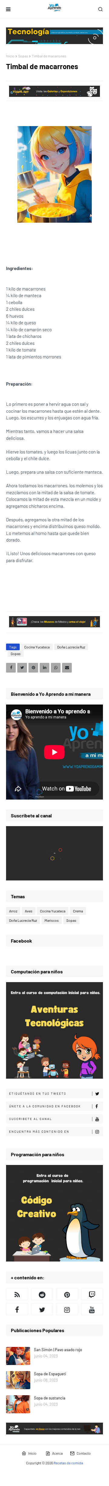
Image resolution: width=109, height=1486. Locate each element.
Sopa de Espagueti (50, 1373)
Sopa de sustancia (49, 1397)
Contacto (84, 1453)
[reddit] (42, 1294)
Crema (78, 911)
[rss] (17, 1294)
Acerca (57, 1453)
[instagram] (67, 1309)
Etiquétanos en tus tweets (37, 1093)
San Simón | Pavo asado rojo (58, 1349)
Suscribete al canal (30, 1119)
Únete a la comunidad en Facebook (45, 1106)
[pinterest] (67, 1294)
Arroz (13, 911)
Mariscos (52, 920)
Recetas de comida (68, 1463)
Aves (28, 911)
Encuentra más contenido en (39, 1131)
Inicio (10, 56)
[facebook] (17, 1309)
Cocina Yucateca (37, 647)
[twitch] (92, 1294)
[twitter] (42, 1309)
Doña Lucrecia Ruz (71, 647)
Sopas (23, 56)
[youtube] (92, 1309)
